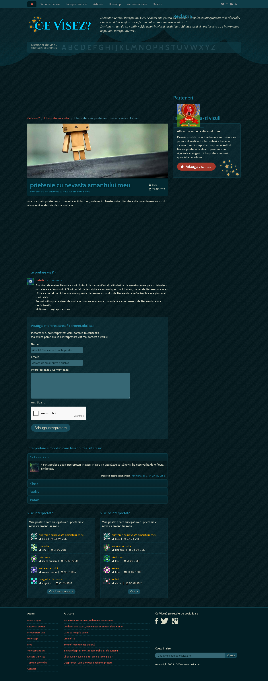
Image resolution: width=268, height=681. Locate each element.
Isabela (40, 280)
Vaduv (34, 492)
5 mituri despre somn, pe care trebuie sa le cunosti (91, 650)
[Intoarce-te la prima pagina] (60, 24)
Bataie (34, 500)
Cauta (231, 655)
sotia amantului (48, 568)
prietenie (44, 557)
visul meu (117, 557)
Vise (133, 591)
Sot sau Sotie (39, 457)
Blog (29, 644)
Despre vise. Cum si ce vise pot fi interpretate (88, 662)
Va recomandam (137, 4)
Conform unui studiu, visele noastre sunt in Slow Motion (93, 626)
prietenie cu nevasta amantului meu (61, 535)
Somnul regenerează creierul (79, 644)
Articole (98, 4)
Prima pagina (34, 620)
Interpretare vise (76, 4)
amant (116, 568)
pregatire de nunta (50, 579)
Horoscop (115, 4)
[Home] (31, 4)
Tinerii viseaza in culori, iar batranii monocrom (88, 620)
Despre (157, 4)
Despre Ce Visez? (36, 656)
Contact (31, 668)
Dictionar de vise (50, 4)
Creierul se (69, 638)
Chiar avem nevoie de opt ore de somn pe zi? (88, 656)
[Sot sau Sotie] (35, 468)
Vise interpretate (60, 591)
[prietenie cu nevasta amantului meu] (97, 150)
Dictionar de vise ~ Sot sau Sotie (149, 475)
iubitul (115, 579)
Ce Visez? (33, 118)
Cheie (34, 484)
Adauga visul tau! (198, 166)
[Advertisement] (134, 83)
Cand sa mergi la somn (76, 632)
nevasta (44, 546)
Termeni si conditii (37, 662)
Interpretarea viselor (57, 118)
